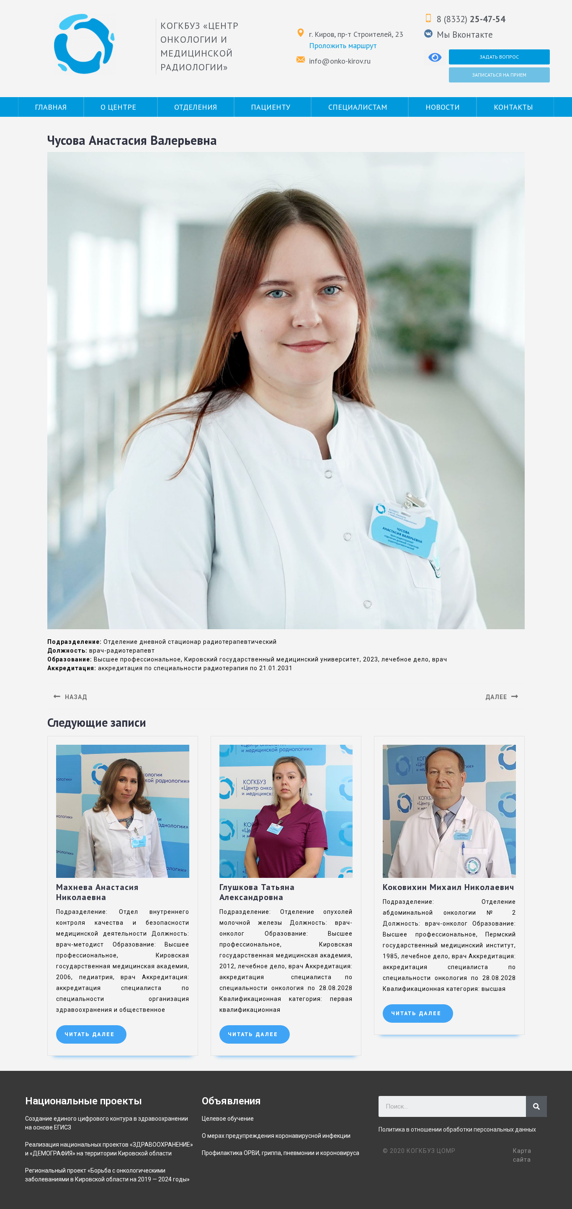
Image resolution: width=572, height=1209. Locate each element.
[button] (499, 56)
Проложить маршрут (343, 45)
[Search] (536, 1106)
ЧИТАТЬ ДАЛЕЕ (95, 1031)
